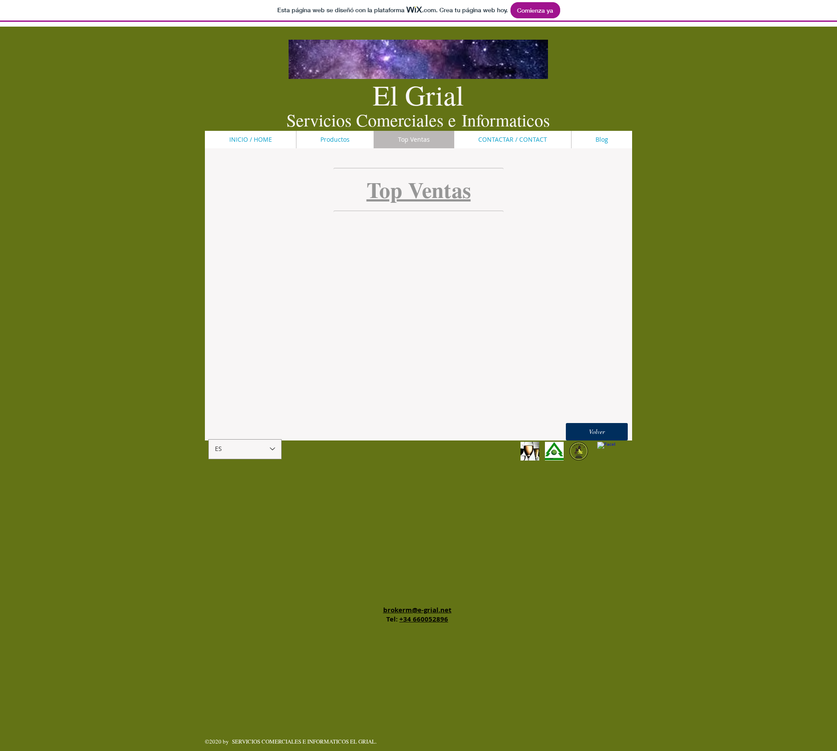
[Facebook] (606, 451)
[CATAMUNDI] (530, 451)
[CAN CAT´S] (578, 451)
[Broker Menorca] (554, 451)
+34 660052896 (423, 619)
